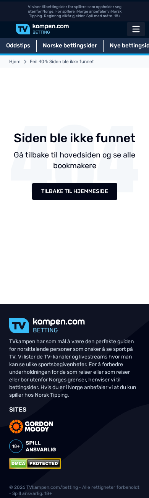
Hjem (15, 61)
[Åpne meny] (136, 29)
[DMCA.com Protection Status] (35, 463)
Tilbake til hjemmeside (74, 191)
